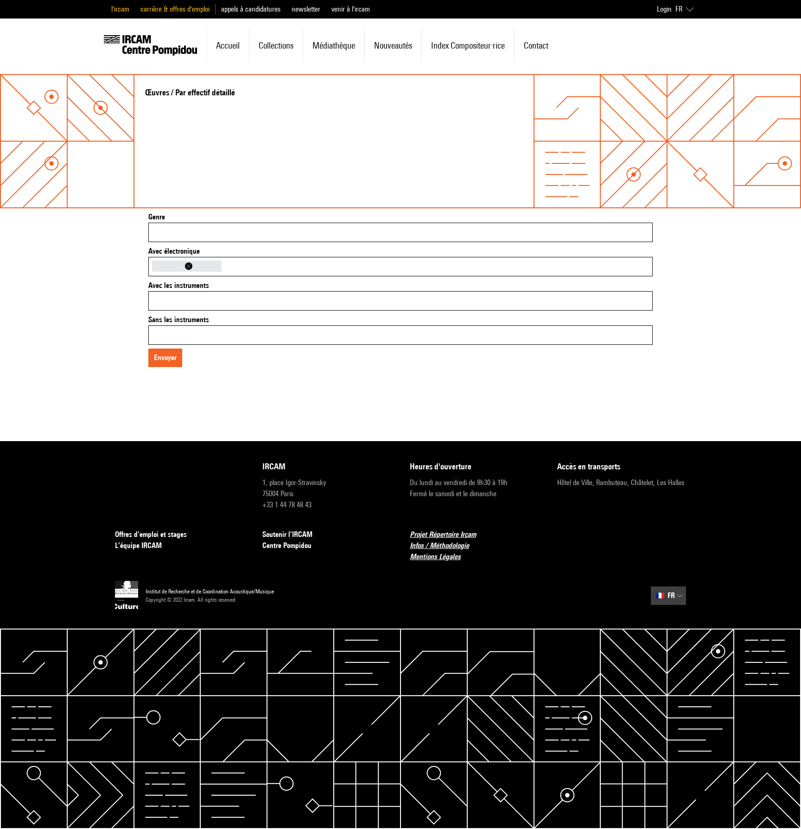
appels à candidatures (250, 9)
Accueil (228, 45)
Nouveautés (393, 45)
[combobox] (400, 232)
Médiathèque (333, 45)
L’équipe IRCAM (138, 545)
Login (664, 9)
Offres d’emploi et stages (151, 534)
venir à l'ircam (350, 9)
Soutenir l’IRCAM (287, 534)
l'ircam (120, 9)
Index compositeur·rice (468, 45)
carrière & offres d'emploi (175, 9)
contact (536, 45)
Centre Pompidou (287, 545)
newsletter (306, 9)
